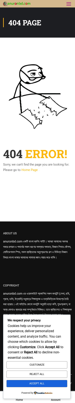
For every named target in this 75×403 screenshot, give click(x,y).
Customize (37, 364)
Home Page (29, 170)
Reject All (37, 374)
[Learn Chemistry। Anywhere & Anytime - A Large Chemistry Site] (17, 3)
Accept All (36, 383)
